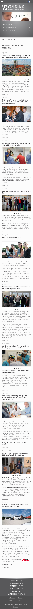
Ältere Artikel (6, 567)
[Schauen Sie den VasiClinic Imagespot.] (26, 1)
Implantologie (12, 598)
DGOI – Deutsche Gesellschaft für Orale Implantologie (14, 495)
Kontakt (19, 600)
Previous (4, 204)
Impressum (15, 607)
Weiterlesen (5, 94)
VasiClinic (4, 39)
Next (29, 204)
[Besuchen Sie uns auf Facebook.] (29, 1)
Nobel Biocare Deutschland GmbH (12, 560)
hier (19, 484)
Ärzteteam (11, 600)
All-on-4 (22, 425)
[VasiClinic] (13, 7)
